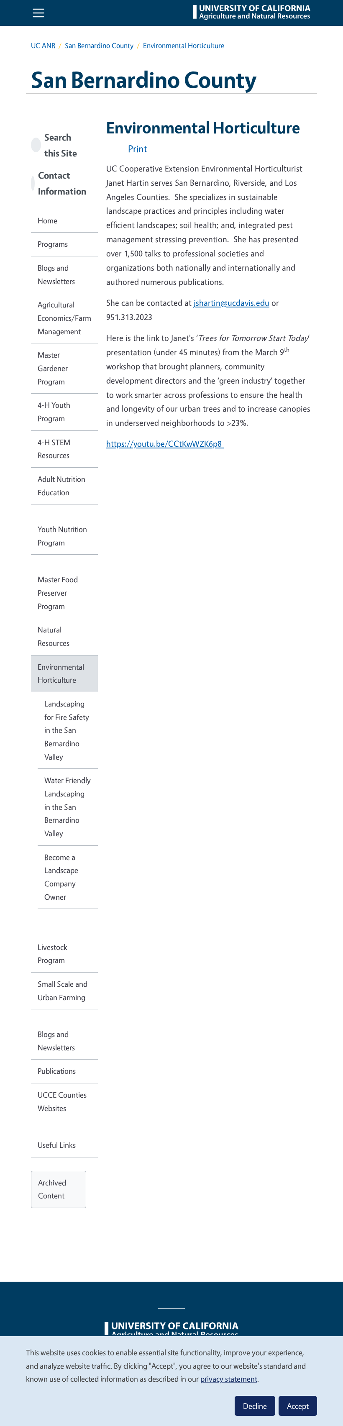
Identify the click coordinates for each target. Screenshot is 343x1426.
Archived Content (52, 1189)
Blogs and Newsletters (56, 274)
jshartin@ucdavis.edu (231, 302)
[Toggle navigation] (38, 13)
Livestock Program (52, 953)
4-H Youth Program (54, 411)
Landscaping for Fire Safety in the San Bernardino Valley (66, 730)
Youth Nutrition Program (62, 536)
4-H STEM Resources (54, 449)
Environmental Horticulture (61, 673)
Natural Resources (53, 636)
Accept (298, 1406)
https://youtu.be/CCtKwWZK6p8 (165, 443)
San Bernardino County (99, 45)
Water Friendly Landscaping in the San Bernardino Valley (67, 806)
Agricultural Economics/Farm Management (64, 318)
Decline (255, 1406)
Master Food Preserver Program (58, 592)
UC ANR (43, 45)
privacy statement (228, 1379)
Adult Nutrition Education (61, 485)
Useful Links (57, 1145)
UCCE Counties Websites (62, 1101)
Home (47, 220)
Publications (57, 1071)
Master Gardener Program (53, 368)
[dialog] (171, 1380)
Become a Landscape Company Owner (61, 877)
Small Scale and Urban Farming (62, 990)
